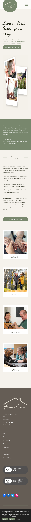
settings (14, 516)
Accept (4, 519)
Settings (18, 519)
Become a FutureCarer (15, 219)
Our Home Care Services (12, 47)
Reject (11, 519)
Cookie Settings (7, 458)
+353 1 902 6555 (9, 422)
